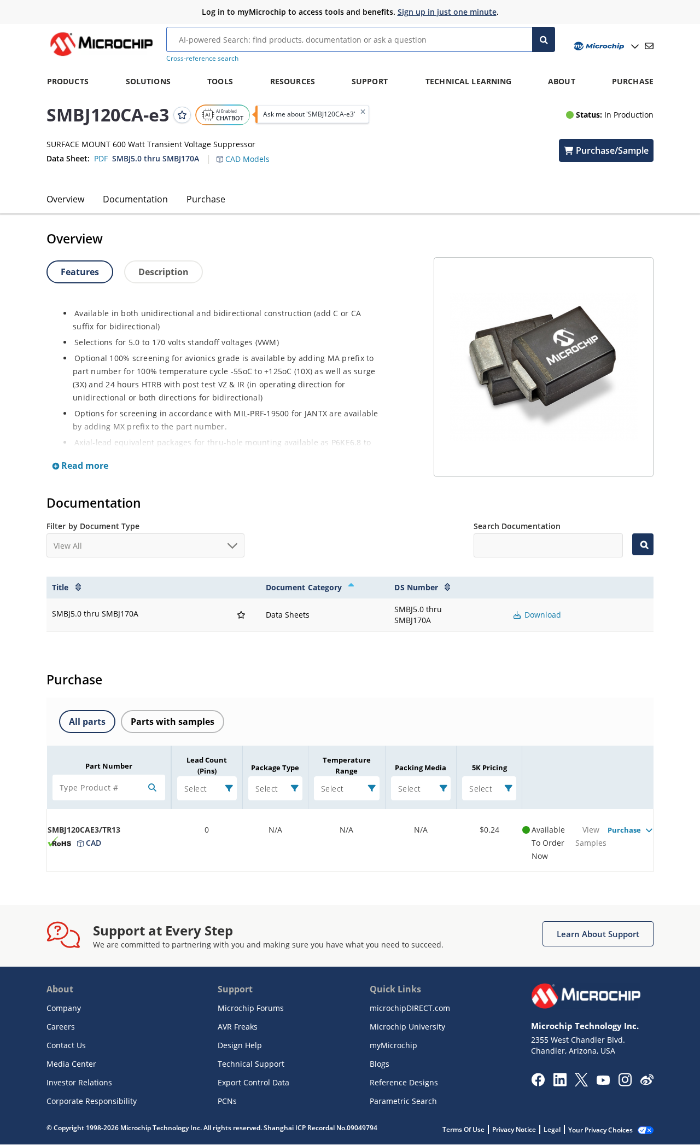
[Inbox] (649, 46)
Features (80, 272)
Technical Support (251, 1064)
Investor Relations (79, 1082)
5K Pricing (489, 767)
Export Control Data (253, 1082)
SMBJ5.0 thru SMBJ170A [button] (155, 158)
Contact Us (66, 1045)
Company (63, 1008)
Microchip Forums (251, 1008)
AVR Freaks (238, 1026)
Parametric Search (403, 1101)
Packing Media (420, 767)
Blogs (379, 1064)
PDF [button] (101, 158)
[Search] (543, 39)
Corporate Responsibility (91, 1101)
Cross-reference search (202, 58)
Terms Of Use (463, 1129)
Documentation (135, 199)
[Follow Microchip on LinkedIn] (560, 1083)
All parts (87, 722)
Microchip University (407, 1026)
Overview (65, 199)
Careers (60, 1026)
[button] (249, 153)
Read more (83, 466)
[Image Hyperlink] (101, 55)
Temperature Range (347, 765)
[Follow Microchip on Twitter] (581, 1083)
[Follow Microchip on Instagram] (625, 1083)
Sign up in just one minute (447, 12)
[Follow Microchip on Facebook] (538, 1083)
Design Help (240, 1045)
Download (541, 614)
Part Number (108, 766)
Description (163, 272)
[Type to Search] (643, 544)
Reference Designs (404, 1082)
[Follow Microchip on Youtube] (603, 1081)
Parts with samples (172, 722)
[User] (605, 46)
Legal (552, 1129)
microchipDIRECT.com (410, 1008)
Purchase (205, 199)
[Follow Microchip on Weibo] (647, 1082)
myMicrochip (393, 1045)
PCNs (227, 1101)
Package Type (275, 767)
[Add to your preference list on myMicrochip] (182, 114)
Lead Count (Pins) (206, 765)
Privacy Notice (514, 1129)
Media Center (71, 1064)
